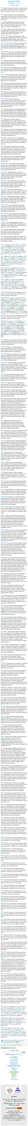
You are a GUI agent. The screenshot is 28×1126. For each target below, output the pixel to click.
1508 (2, 1009)
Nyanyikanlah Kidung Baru (14, 1065)
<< (9, 5)
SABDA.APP (14, 1073)
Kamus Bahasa (14, 1060)
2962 (20, 247)
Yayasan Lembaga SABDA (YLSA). (14, 1112)
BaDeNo (14, 1075)
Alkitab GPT (13, 1048)
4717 (2, 252)
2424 (10, 249)
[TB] (13, 3)
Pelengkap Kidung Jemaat (14, 1066)
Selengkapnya (19, 1101)
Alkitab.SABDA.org (14, 1071)
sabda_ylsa (7, 1099)
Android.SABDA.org (14, 1072)
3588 (8, 304)
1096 (2, 246)
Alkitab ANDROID (14, 1057)
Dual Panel (15, 1079)
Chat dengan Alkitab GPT (17, 1044)
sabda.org (17, 1120)
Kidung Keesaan (14, 1062)
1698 (13, 244)
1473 (14, 321)
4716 (12, 247)
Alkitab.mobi (14, 1068)
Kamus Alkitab (14, 1059)
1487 (23, 246)
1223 (2, 250)
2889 (15, 250)
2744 (15, 246)
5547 (18, 249)
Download (14, 1056)
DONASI (19, 1108)
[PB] (19, 3)
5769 (21, 311)
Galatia (12, 5)
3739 (18, 253)
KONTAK (8, 1108)
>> (18, 5)
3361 (20, 244)
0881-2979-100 (9, 1118)
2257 (2, 249)
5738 (19, 301)
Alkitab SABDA (12, 1047)
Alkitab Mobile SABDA (14, 1)
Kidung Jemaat (14, 1063)
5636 (24, 299)
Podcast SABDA (21, 1103)
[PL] (16, 3)
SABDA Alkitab (9, 1103)
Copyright (14, 1069)
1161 (10, 253)
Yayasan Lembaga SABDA (19, 1099)
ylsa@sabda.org (21, 1118)
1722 (6, 247)
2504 (20, 252)
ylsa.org (12, 1120)
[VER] (9, 3)
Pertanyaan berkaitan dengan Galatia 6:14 (13, 1040)
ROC (21, 1054)
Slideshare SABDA (15, 1105)
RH (18, 1054)
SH (15, 1054)
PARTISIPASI (13, 1108)
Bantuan (14, 1078)
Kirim (18, 1042)
